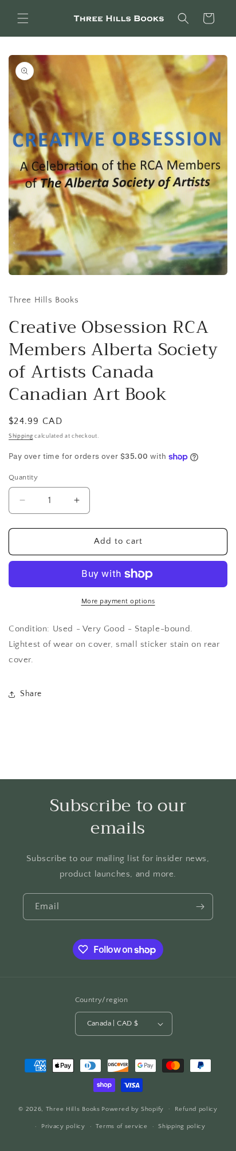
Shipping (21, 436)
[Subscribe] (200, 906)
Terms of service (121, 1126)
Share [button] (31, 693)
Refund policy (196, 1109)
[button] (23, 18)
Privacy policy (63, 1126)
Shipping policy (182, 1126)
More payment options (118, 601)
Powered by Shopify (132, 1108)
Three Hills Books (73, 1108)
